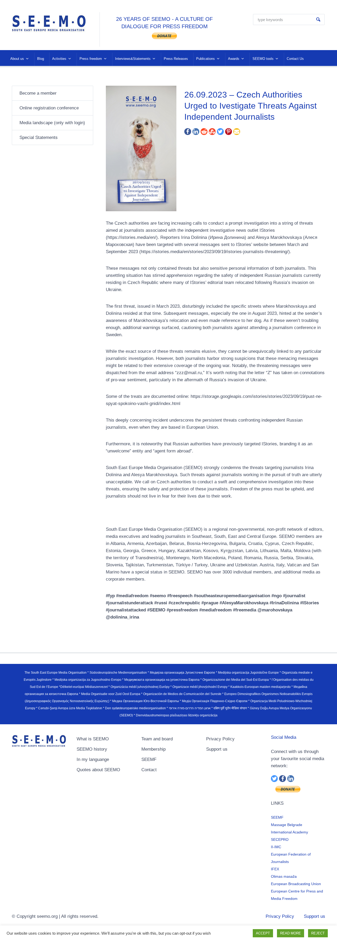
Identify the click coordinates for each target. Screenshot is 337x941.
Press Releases (176, 59)
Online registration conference (49, 107)
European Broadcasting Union (296, 884)
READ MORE (290, 933)
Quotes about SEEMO (98, 769)
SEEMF (148, 759)
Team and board (157, 738)
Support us (216, 749)
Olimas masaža (284, 876)
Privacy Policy (220, 738)
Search (318, 19)
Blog (40, 59)
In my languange (93, 759)
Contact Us (295, 59)
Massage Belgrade (286, 825)
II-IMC (276, 847)
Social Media (283, 737)
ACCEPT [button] (263, 933)
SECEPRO (280, 839)
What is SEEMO (93, 738)
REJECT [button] (318, 933)
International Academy (289, 832)
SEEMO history (92, 749)
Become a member (38, 93)
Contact (149, 769)
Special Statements (38, 137)
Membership (153, 749)
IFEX (275, 869)
